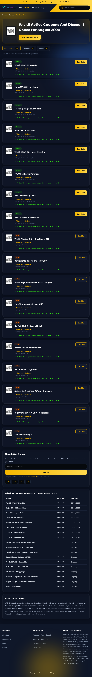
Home (20, 8)
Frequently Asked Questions (43, 635)
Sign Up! (46, 472)
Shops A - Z (6, 639)
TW (15, 482)
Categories (35, 8)
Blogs (4, 643)
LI (28, 482)
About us (5, 635)
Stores (26, 8)
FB (8, 482)
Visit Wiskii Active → (30, 37)
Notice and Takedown (41, 639)
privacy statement (31, 477)
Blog (42, 8)
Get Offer (81, 236)
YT (22, 482)
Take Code (81, 62)
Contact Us (37, 647)
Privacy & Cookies (39, 643)
